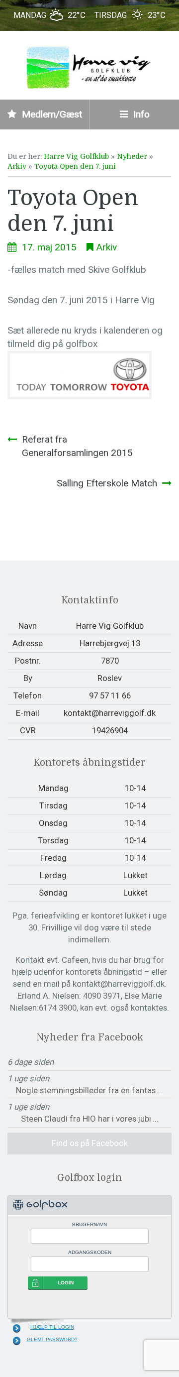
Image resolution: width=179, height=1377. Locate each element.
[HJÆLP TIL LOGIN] (16, 1328)
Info (140, 114)
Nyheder (132, 156)
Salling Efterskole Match (107, 483)
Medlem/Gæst (50, 114)
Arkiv (16, 166)
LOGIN (66, 1282)
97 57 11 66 (110, 695)
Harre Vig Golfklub (76, 156)
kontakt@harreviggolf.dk (110, 713)
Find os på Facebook (90, 1143)
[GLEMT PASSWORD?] (16, 1341)
